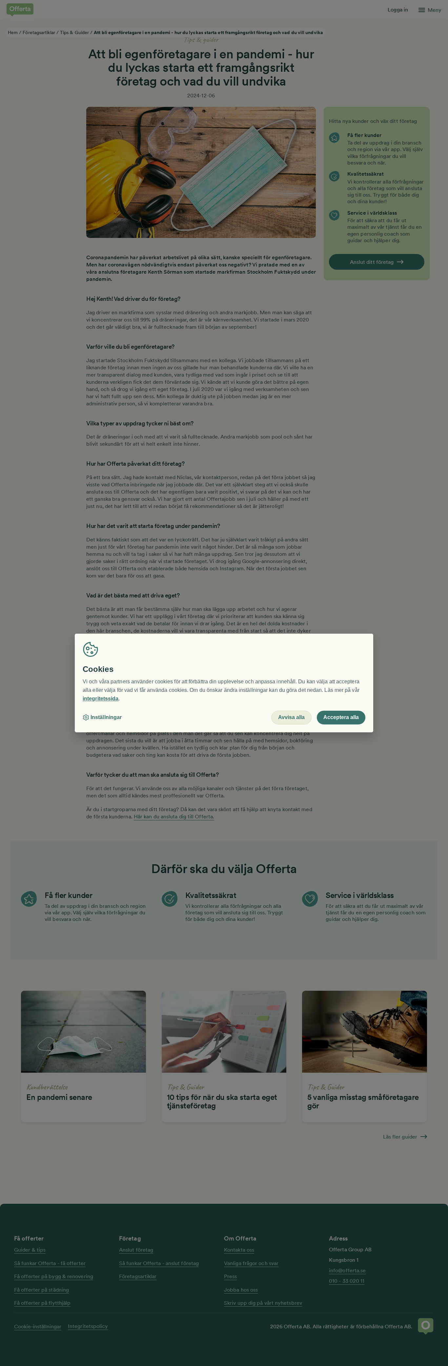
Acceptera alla (341, 717)
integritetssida (100, 698)
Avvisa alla (291, 717)
